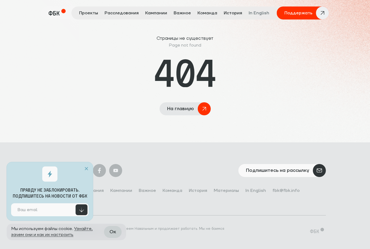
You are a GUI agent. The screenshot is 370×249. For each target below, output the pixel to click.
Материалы (226, 190)
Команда (207, 13)
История (233, 13)
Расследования (122, 13)
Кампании (156, 13)
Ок (112, 232)
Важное (182, 13)
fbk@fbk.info (286, 190)
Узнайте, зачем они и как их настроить (52, 231)
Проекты (88, 13)
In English (259, 13)
